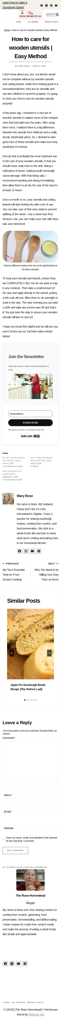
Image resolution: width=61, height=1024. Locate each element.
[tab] (25, 700)
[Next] (49, 653)
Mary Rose (25, 496)
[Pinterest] (51, 5)
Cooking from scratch (21, 62)
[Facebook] (41, 5)
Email (8, 811)
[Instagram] (46, 5)
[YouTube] (56, 5)
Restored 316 (36, 1014)
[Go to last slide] (11, 653)
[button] (30, 386)
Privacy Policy (51, 22)
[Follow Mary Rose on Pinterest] (39, 551)
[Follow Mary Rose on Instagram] (26, 551)
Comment (9, 737)
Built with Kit (30, 436)
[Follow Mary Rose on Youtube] (32, 551)
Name (8, 795)
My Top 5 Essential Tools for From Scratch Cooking (13, 572)
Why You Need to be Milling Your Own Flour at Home (46, 572)
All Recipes (33, 22)
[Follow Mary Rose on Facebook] (19, 551)
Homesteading (44, 62)
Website (8, 828)
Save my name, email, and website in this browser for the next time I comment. (31, 839)
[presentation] (30, 644)
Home (18, 22)
